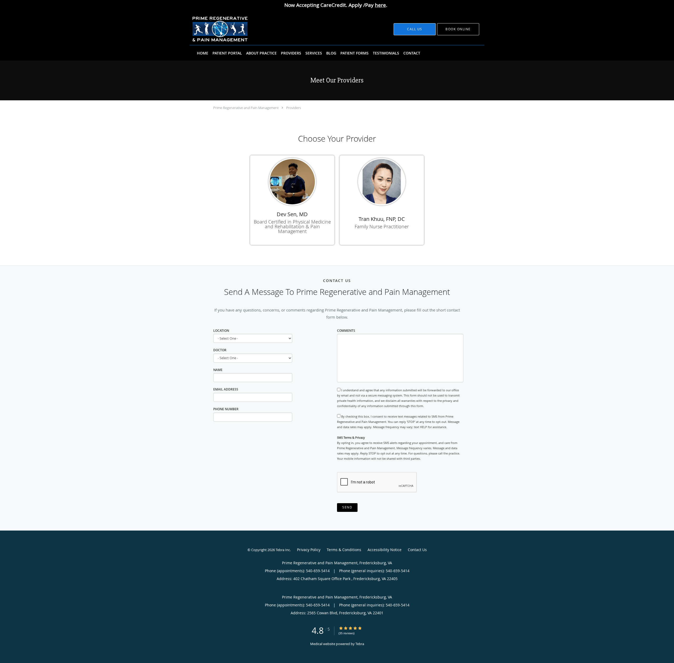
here (380, 5)
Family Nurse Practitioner (382, 226)
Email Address (225, 389)
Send (347, 507)
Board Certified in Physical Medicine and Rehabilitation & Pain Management (292, 226)
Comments (346, 330)
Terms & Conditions (344, 549)
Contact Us (417, 549)
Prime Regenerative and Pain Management (246, 107)
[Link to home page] (213, 29)
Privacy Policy (308, 549)
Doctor (219, 350)
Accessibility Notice (385, 549)
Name (217, 370)
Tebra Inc (283, 549)
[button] (458, 29)
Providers (293, 107)
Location (221, 330)
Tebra (359, 643)
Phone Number (226, 409)
